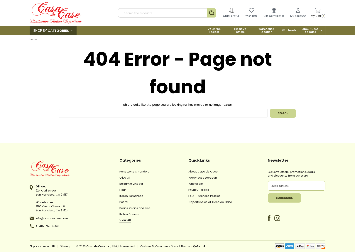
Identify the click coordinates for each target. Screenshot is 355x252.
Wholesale (289, 30)
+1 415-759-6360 (47, 226)
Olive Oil (124, 177)
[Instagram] (277, 218)
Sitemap (65, 246)
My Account (298, 16)
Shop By (51, 30)
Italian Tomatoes (131, 196)
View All (125, 220)
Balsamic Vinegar (131, 184)
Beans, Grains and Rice (135, 208)
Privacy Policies (198, 190)
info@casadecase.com (52, 218)
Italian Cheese (129, 214)
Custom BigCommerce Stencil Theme (165, 246)
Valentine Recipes (214, 30)
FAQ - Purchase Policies (204, 196)
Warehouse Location (266, 30)
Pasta (123, 202)
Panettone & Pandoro (134, 171)
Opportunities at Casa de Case (210, 202)
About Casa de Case (310, 30)
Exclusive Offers (240, 30)
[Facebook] (269, 218)
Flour (122, 190)
